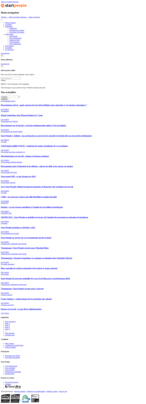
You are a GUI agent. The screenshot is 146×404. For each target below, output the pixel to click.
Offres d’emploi (10, 347)
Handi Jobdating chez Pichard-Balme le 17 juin (22, 115)
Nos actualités (10, 370)
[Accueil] (14, 8)
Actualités (8, 48)
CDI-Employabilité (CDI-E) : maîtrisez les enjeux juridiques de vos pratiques (34, 146)
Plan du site (63, 391)
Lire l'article (5, 109)
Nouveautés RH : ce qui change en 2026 (18, 176)
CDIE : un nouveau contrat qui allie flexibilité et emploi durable (29, 197)
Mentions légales (20, 391)
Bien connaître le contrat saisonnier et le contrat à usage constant (29, 268)
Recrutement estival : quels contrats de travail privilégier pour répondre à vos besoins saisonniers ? (44, 105)
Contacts (8, 384)
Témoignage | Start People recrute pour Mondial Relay (25, 248)
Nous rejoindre (14, 42)
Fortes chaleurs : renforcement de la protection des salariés (26, 299)
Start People (9, 34)
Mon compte (9, 343)
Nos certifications (15, 44)
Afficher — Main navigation (10, 17)
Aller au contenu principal (9, 2)
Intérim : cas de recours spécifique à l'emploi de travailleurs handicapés (32, 207)
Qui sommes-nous (15, 38)
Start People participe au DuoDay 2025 (18, 227)
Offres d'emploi (10, 23)
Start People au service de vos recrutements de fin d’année (26, 238)
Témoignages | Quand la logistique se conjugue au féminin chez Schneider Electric (36, 258)
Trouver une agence (11, 382)
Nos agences (9, 46)
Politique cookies (52, 391)
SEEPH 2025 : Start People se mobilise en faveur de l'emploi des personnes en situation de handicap (44, 217)
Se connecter (9, 50)
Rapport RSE (9, 374)
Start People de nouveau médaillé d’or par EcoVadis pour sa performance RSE (35, 278)
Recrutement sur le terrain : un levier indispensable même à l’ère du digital (33, 125)
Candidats (8, 25)
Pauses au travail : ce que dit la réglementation (21, 309)
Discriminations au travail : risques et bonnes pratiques (25, 156)
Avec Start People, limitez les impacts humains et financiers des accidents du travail (37, 187)
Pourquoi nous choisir (16, 30)
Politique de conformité (13, 372)
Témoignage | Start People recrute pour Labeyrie (22, 289)
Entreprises (9, 26)
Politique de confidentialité (36, 391)
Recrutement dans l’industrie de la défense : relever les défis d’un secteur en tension (37, 166)
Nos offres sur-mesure (16, 32)
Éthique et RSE (14, 40)
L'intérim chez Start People (14, 345)
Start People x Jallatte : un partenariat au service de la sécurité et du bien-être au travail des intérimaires (46, 136)
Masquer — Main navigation (30, 17)
